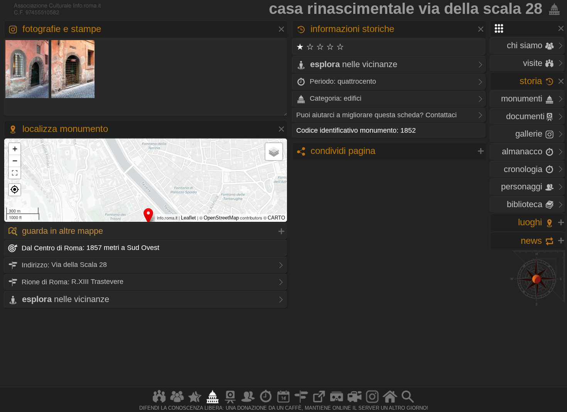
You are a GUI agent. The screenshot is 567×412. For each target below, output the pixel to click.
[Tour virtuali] (337, 403)
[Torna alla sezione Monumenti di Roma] (552, 8)
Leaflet (188, 218)
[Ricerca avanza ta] (408, 403)
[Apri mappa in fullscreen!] (14, 173)
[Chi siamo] (177, 403)
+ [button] (14, 149)
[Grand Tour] (195, 403)
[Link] (319, 403)
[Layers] (273, 151)
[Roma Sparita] (230, 403)
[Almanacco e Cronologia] (266, 403)
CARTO (276, 218)
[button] (14, 190)
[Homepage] (390, 403)
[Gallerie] (372, 403)
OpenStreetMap (221, 218)
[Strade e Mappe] (301, 403)
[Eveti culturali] (283, 403)
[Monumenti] (212, 403)
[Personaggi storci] (248, 403)
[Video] (354, 403)
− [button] (14, 160)
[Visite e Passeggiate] (159, 403)
